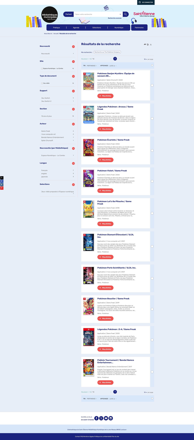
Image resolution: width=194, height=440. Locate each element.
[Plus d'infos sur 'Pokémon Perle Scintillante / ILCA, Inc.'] (88, 276)
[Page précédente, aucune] (111, 59)
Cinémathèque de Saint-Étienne (77, 430)
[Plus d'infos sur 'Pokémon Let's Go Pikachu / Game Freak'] (88, 209)
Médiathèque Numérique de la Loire (99, 430)
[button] (56, 27)
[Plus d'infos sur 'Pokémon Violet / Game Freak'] (88, 178)
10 (145, 59)
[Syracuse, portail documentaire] (49, 14)
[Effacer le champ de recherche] (120, 14)
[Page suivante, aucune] (119, 59)
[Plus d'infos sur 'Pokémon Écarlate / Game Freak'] (88, 148)
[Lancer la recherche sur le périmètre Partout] (126, 14)
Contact (77, 436)
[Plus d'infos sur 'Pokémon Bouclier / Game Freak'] (88, 306)
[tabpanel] (97, 224)
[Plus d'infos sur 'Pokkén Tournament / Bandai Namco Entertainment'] (88, 368)
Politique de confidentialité (102, 436)
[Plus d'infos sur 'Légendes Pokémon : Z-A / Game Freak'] (88, 337)
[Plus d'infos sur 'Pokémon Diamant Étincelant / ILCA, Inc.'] (88, 242)
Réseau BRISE (115, 430)
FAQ (82, 436)
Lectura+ (124, 430)
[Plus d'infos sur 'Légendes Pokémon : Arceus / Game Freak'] (88, 114)
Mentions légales (88, 436)
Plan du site (115, 436)
